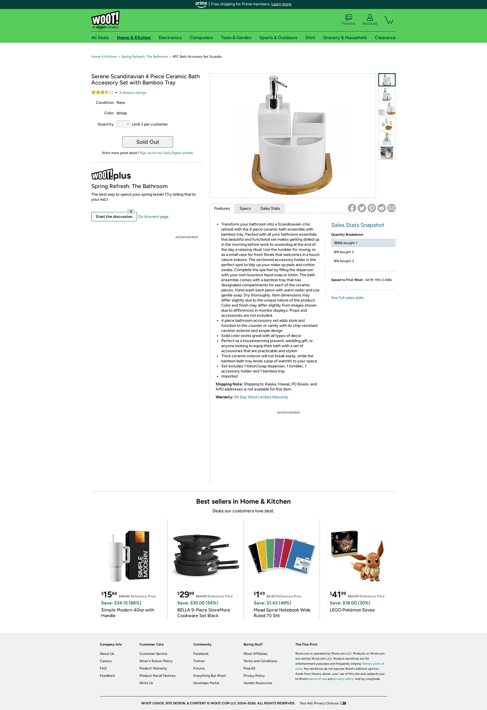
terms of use (318, 679)
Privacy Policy (254, 676)
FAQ (103, 668)
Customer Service (153, 654)
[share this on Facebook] (352, 208)
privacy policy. (343, 679)
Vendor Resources (258, 683)
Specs (245, 208)
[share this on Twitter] (362, 208)
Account (369, 23)
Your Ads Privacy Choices (319, 703)
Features (222, 208)
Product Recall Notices (158, 676)
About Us (107, 654)
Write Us (146, 683)
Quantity (106, 124)
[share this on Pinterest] (372, 208)
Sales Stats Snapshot (357, 225)
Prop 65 (249, 668)
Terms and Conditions (260, 661)
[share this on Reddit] (381, 208)
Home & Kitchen (104, 57)
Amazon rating (132, 93)
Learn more (281, 4)
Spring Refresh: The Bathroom (144, 57)
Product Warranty (153, 668)
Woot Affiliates (255, 654)
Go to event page (153, 216)
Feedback (107, 676)
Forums (348, 23)
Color (109, 113)
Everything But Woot (209, 676)
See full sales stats (347, 297)
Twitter (199, 661)
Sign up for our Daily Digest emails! (167, 153)
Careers (106, 661)
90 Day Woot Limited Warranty (261, 397)
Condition (105, 102)
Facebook (201, 654)
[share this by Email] (391, 208)
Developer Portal (206, 683)
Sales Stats (270, 208)
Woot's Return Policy (156, 661)
